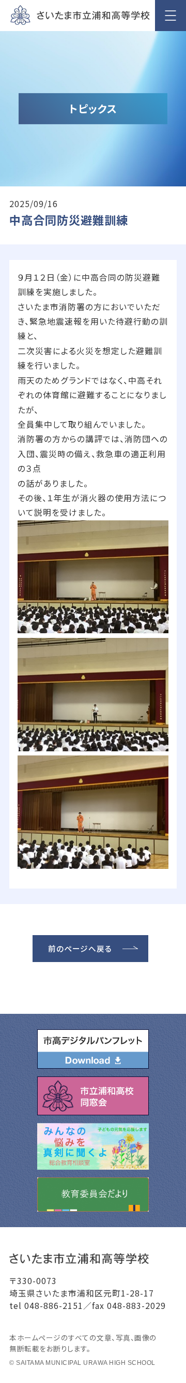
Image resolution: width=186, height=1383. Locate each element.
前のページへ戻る (80, 948)
